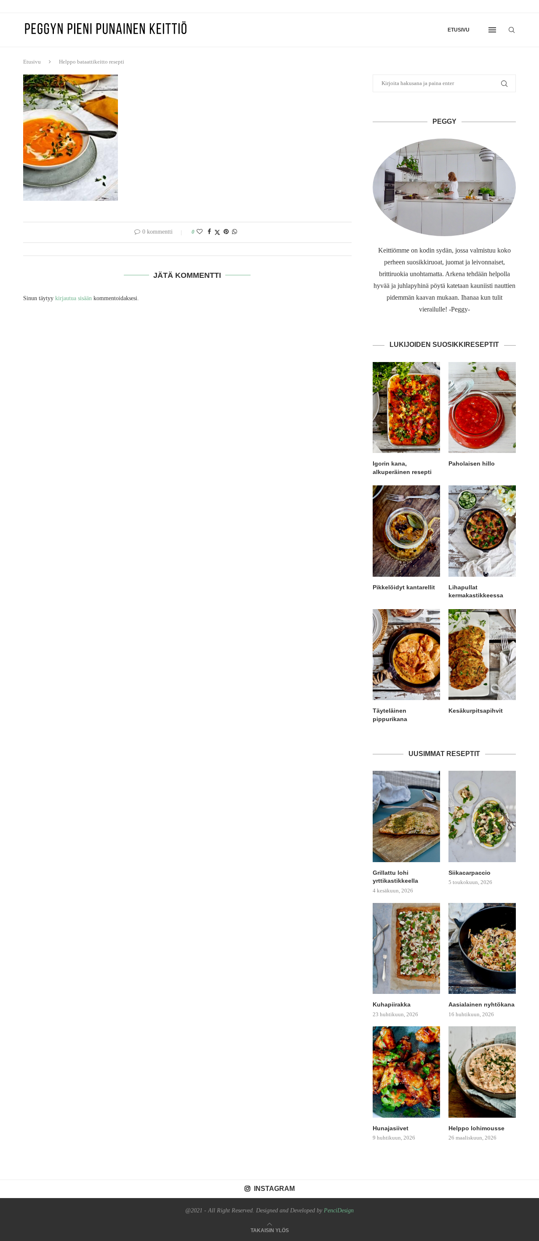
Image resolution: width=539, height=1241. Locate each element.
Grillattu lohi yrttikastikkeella (395, 876)
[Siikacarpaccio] (482, 816)
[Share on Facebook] (209, 232)
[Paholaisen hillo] (482, 407)
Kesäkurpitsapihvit (475, 710)
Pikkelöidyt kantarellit (404, 587)
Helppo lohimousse (476, 1128)
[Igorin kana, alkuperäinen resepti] (406, 407)
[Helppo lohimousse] (482, 1071)
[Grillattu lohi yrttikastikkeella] (406, 816)
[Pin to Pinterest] (226, 232)
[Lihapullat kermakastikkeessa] (482, 530)
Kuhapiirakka (392, 1004)
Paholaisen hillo (471, 463)
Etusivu (459, 30)
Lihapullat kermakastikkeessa (475, 591)
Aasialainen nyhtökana (481, 1004)
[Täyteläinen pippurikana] (406, 654)
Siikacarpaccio (469, 872)
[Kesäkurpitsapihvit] (482, 654)
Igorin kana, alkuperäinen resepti (402, 467)
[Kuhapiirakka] (406, 948)
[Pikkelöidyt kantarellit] (406, 530)
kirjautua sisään (73, 298)
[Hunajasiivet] (406, 1071)
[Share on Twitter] (217, 232)
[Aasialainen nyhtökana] (482, 948)
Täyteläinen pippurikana (390, 714)
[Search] (511, 30)
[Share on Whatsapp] (234, 232)
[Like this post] (200, 232)
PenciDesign (339, 1210)
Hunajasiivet (390, 1128)
